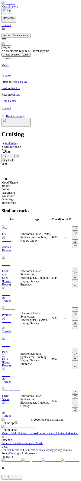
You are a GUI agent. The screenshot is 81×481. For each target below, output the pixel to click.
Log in (6, 35)
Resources (9, 17)
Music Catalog (10, 433)
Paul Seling (11, 143)
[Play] (16, 122)
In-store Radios (28, 433)
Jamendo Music (33, 443)
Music (5, 6)
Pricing (7, 10)
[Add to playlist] (11, 156)
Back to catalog (15, 116)
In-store (13, 6)
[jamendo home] (8, 3)
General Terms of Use (15, 450)
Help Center (62, 433)
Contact (6, 25)
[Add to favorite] (5, 156)
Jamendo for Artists (13, 443)
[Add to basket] (75, 246)
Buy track (8, 160)
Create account (21, 35)
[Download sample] (17, 156)
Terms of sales (36, 450)
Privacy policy (53, 450)
